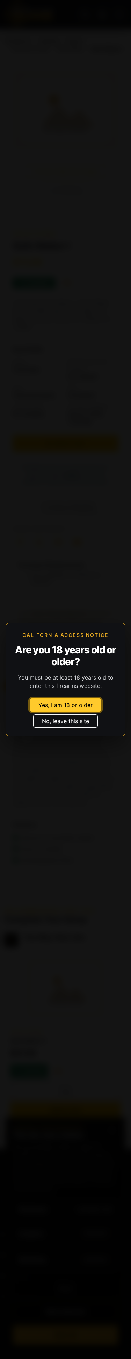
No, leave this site (65, 721)
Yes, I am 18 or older (65, 705)
